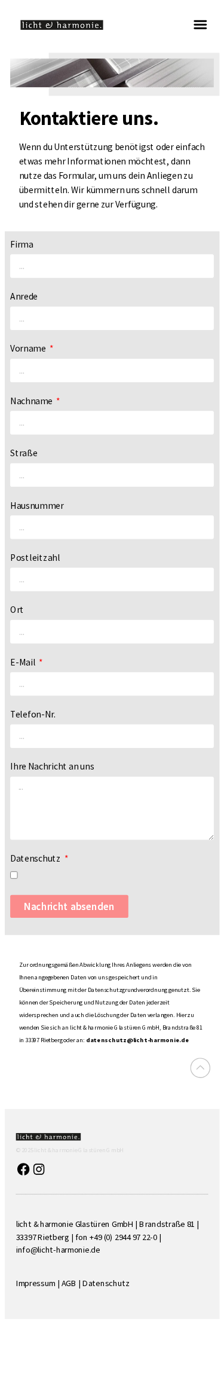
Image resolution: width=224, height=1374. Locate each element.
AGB (69, 1283)
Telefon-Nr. (33, 713)
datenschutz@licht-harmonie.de (137, 1039)
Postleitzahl (35, 557)
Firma (21, 243)
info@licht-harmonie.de (58, 1249)
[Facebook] (23, 1169)
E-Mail (23, 661)
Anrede (24, 295)
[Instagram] (38, 1169)
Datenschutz (36, 857)
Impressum (36, 1283)
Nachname (32, 400)
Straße (23, 452)
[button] (200, 24)
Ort (17, 609)
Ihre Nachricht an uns (52, 766)
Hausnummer (36, 505)
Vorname (28, 348)
